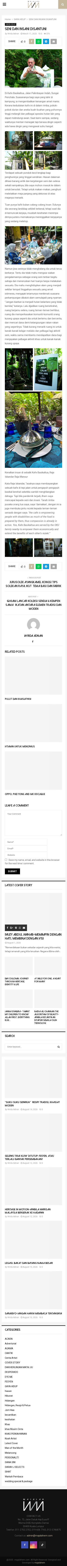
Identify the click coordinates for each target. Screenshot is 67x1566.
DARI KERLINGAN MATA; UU (19, 1367)
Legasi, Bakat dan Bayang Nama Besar (29, 1263)
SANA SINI (10, 1462)
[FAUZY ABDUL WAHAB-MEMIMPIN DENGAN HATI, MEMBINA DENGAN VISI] (33, 912)
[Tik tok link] (42, 1544)
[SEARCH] (58, 1047)
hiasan (8, 1391)
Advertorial (10, 1343)
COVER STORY (12, 1362)
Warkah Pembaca (14, 1476)
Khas (7, 1424)
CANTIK (9, 1353)
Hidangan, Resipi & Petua (17, 1405)
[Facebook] (24, 1544)
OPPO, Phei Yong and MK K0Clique (25, 794)
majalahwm (39, 1563)
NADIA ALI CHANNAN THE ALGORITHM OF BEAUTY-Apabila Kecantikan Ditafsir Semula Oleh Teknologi (46, 1017)
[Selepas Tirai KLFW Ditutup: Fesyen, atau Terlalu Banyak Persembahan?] (33, 1132)
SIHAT (8, 1471)
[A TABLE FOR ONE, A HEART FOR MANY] (48, 966)
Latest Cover (11, 1443)
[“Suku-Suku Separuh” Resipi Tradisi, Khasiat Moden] (33, 1079)
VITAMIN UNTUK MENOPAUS (20, 746)
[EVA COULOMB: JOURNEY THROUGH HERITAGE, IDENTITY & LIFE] (19, 966)
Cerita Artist (11, 1358)
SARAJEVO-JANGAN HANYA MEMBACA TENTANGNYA (33, 1313)
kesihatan (10, 1419)
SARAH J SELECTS (14, 1467)
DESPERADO (11, 1372)
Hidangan (10, 1400)
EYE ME (9, 1377)
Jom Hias (9, 1410)
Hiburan (9, 1395)
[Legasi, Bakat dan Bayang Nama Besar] (33, 1240)
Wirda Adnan (13, 34)
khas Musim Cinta (14, 1429)
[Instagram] (33, 1544)
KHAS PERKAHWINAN (16, 1434)
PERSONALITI (12, 1457)
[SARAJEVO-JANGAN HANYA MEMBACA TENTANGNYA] (33, 1290)
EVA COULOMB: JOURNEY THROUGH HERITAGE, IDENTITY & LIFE (17, 981)
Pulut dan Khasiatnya (18, 699)
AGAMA (9, 1348)
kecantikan (10, 1414)
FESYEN (9, 1381)
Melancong (10, 1453)
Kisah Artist (11, 1438)
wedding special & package (19, 1481)
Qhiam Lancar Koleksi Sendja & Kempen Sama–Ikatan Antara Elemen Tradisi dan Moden (33, 605)
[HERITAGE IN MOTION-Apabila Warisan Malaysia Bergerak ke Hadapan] (33, 1186)
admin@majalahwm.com (40, 1535)
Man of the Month (14, 1448)
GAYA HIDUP (10, 24)
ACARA (9, 1339)
